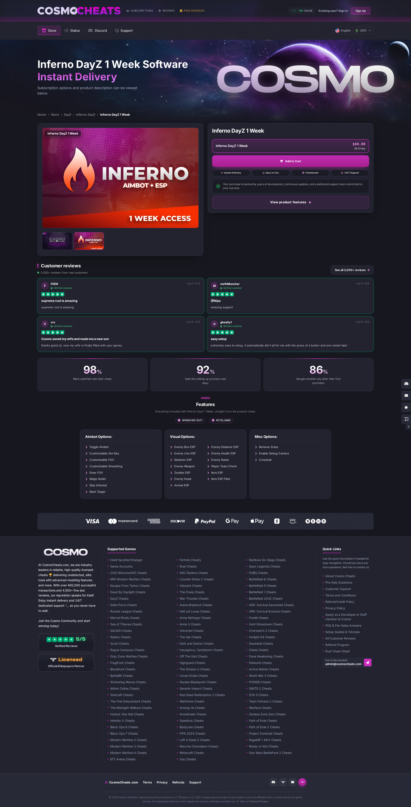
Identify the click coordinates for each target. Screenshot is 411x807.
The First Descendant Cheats (130, 701)
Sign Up (361, 10)
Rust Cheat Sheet (337, 651)
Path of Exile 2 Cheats (264, 727)
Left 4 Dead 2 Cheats (195, 740)
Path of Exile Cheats (263, 720)
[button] (302, 782)
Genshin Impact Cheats (196, 688)
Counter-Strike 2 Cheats (196, 579)
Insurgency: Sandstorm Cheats (201, 650)
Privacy (162, 782)
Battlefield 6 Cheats (263, 579)
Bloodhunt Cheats (122, 669)
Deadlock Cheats (192, 720)
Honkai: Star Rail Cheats (127, 714)
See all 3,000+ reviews (350, 270)
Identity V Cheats (122, 720)
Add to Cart (293, 161)
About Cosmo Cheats (340, 576)
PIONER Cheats (260, 682)
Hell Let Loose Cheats (195, 611)
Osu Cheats (188, 759)
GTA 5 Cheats (258, 695)
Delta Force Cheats (123, 605)
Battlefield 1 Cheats (262, 592)
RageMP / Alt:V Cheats (265, 740)
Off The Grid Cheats (193, 656)
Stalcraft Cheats (121, 695)
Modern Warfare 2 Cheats (128, 740)
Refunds (178, 782)
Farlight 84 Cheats (262, 637)
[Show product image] (89, 241)
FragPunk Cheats (122, 663)
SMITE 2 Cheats (260, 688)
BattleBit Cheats (121, 675)
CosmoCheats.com (121, 782)
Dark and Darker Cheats (196, 643)
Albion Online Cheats (124, 688)
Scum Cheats (119, 643)
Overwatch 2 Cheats (263, 630)
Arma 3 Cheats (190, 624)
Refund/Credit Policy (339, 601)
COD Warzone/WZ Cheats (128, 573)
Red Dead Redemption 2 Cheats (202, 695)
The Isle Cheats (190, 637)
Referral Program (337, 645)
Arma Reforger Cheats (195, 618)
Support (195, 782)
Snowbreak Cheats (193, 714)
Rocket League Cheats (126, 611)
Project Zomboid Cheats (266, 733)
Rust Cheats (188, 566)
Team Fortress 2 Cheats (265, 701)
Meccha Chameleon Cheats (199, 746)
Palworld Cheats (260, 663)
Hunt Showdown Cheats (266, 624)
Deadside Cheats (261, 643)
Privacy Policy (335, 608)
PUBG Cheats (258, 573)
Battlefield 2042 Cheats (265, 598)
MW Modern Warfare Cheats (130, 579)
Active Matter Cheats (264, 669)
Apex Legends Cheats (264, 566)
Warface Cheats (260, 708)
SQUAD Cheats (121, 630)
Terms (147, 782)
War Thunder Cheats (194, 598)
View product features (288, 202)
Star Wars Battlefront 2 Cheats (270, 753)
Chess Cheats (258, 650)
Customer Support (338, 589)
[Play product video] (57, 241)
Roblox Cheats (120, 637)
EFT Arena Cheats (123, 759)
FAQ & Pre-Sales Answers (343, 625)
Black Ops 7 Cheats (124, 733)
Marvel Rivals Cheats (125, 618)
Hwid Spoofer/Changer (126, 560)
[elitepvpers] (283, 782)
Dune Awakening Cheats (266, 656)
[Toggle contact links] (408, 426)
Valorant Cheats (191, 585)
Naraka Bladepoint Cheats (198, 682)
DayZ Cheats (119, 598)
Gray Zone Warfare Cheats (128, 656)
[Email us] (367, 662)
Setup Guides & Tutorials (342, 632)
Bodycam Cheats (192, 727)
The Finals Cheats (192, 592)
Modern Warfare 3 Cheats (128, 746)
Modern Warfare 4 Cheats (128, 753)
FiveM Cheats (258, 618)
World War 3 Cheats (263, 675)
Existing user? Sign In (333, 10)
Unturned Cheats (191, 630)
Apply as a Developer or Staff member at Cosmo (346, 617)
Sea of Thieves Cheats (126, 624)
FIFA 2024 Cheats (192, 733)
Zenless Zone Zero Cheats (267, 714)
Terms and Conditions (340, 595)
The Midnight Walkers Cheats (131, 708)
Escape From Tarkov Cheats (130, 585)
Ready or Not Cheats (263, 746)
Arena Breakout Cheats (196, 605)
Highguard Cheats (192, 663)
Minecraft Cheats (192, 753)
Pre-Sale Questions (338, 582)
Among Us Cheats (192, 708)
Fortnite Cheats (190, 560)
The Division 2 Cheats (195, 669)
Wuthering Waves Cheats (128, 682)
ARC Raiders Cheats (194, 573)
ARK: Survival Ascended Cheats (271, 605)
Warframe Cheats (192, 701)
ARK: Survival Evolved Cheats (269, 611)
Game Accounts (121, 566)
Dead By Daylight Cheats (127, 592)
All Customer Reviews (340, 638)
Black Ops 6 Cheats (124, 727)
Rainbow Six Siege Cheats (267, 560)
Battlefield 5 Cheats (262, 585)
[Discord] (273, 782)
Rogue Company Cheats (127, 650)
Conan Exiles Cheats (194, 675)
